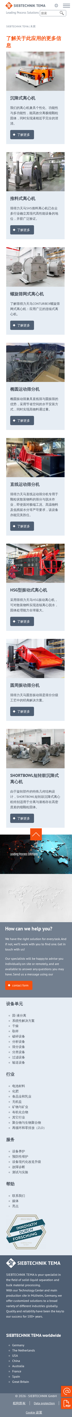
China (16, 1361)
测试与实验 (20, 1172)
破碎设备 (18, 1036)
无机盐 (17, 1102)
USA (15, 1356)
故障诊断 (18, 1167)
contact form (20, 985)
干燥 (15, 1026)
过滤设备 (18, 1057)
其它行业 (18, 1117)
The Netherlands (23, 1350)
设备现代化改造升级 (26, 1162)
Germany (18, 1345)
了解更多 (23, 135)
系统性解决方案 (23, 1021)
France (16, 1371)
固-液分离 (19, 1015)
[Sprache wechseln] (56, 5)
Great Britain (20, 1382)
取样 (15, 1031)
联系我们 (18, 1196)
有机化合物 (20, 1112)
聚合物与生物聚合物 (26, 1122)
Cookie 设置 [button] (34, 1412)
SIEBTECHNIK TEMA (17, 26)
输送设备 (18, 1062)
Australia (18, 1366)
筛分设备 (18, 1047)
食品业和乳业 (21, 1096)
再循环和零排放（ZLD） (29, 1128)
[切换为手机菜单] (66, 5)
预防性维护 (20, 1156)
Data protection (44, 1403)
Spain (16, 1376)
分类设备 (18, 1052)
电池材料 (18, 1086)
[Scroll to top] (36, 834)
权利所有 (19, 1403)
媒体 (15, 1201)
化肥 (15, 1091)
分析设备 (18, 1041)
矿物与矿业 (20, 1107)
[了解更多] (35, 54)
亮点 (15, 1206)
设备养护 (18, 1151)
